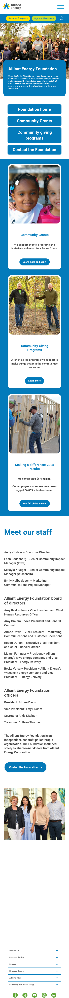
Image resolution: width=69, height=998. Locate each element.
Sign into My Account (44, 18)
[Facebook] (15, 995)
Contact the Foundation (34, 149)
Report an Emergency (18, 18)
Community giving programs (34, 135)
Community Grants (34, 120)
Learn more (34, 380)
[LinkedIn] (53, 995)
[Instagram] (44, 995)
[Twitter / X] (24, 995)
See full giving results (34, 503)
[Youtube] (34, 995)
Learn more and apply (34, 261)
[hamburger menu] (60, 6)
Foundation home (34, 109)
